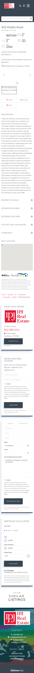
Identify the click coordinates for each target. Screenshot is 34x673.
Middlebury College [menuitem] (17, 659)
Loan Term (7, 526)
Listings (10, 295)
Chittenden (22, 295)
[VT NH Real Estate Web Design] (17, 670)
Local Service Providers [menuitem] (17, 656)
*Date (5, 442)
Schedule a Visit (23, 423)
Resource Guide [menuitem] (17, 653)
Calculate (13, 563)
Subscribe (13, 405)
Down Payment (9, 544)
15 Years (15, 530)
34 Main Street (18, 641)
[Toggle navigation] (28, 6)
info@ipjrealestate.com (18, 637)
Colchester (6, 297)
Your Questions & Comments (13, 457)
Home (3, 295)
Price (5, 537)
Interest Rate (8, 552)
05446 (14, 297)
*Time (6, 449)
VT (15, 295)
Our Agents (7, 345)
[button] (31, 18)
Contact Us (13, 341)
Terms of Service (12, 508)
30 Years (8, 530)
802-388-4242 (20, 6)
